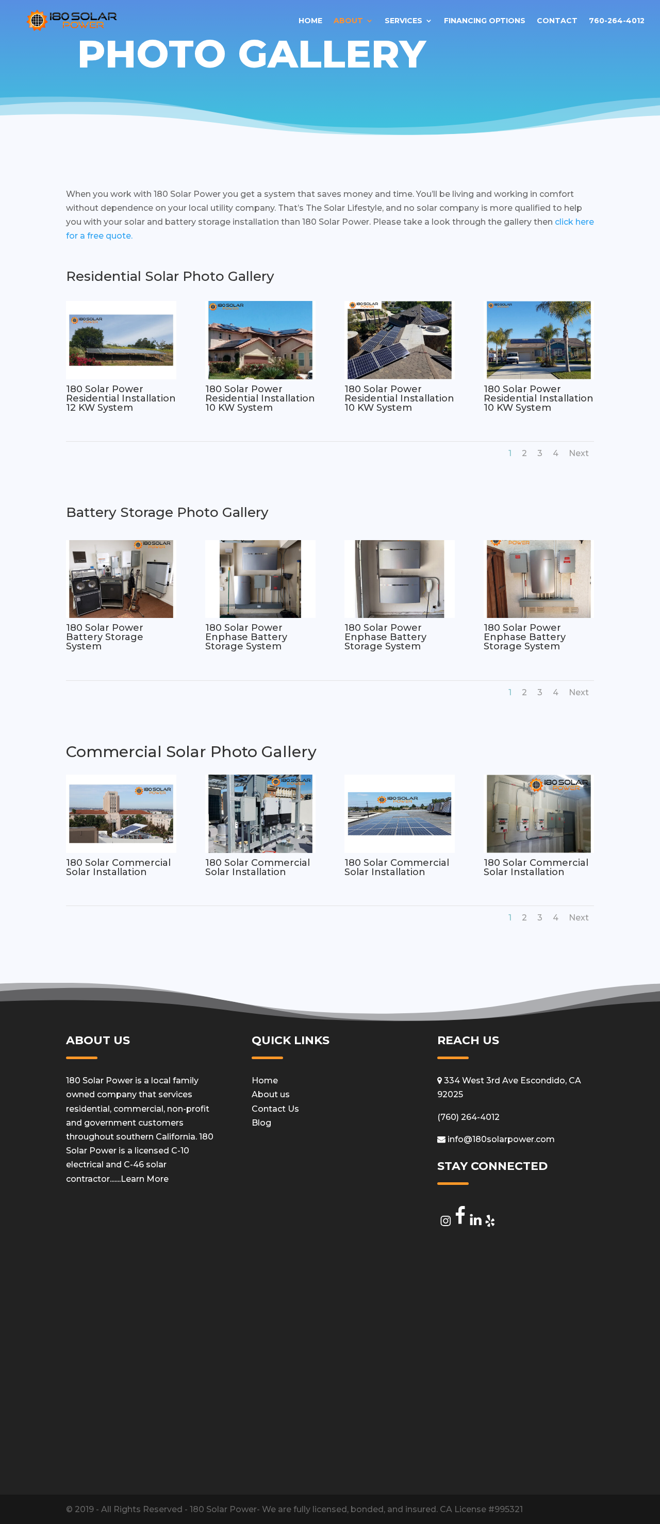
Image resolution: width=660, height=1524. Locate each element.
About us (271, 1094)
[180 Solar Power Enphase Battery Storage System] (260, 615)
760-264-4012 (617, 21)
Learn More (145, 1179)
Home (310, 21)
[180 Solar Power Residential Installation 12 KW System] (121, 376)
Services (403, 21)
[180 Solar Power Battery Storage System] (121, 615)
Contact (557, 21)
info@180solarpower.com (500, 1139)
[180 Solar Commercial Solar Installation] (121, 850)
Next (579, 453)
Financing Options (484, 21)
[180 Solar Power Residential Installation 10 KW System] (260, 376)
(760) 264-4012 (468, 1117)
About (348, 21)
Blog (261, 1123)
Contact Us (275, 1109)
